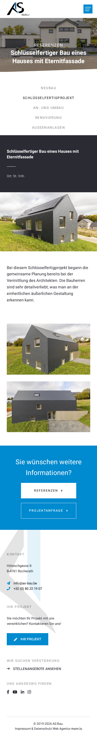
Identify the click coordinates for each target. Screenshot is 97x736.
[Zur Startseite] (18, 9)
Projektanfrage (46, 510)
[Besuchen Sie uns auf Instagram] (31, 691)
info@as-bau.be (25, 583)
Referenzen (46, 490)
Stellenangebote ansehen (37, 668)
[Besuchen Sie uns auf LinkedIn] (24, 691)
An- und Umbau (48, 107)
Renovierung (48, 117)
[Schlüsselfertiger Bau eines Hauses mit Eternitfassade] (48, 349)
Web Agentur (62, 728)
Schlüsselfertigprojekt (48, 97)
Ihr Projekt (31, 639)
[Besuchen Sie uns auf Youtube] (17, 691)
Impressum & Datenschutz (33, 728)
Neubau (48, 88)
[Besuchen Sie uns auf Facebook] (10, 691)
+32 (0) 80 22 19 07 (28, 588)
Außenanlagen (48, 127)
